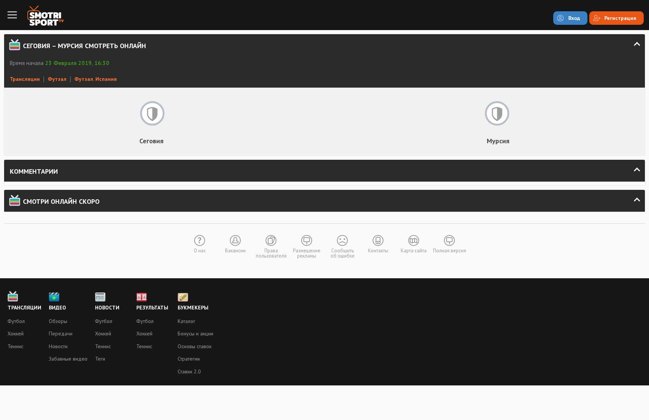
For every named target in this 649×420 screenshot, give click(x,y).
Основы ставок (194, 346)
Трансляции (25, 79)
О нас (200, 250)
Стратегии (189, 358)
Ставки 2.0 (189, 371)
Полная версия (449, 250)
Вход (574, 18)
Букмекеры (193, 307)
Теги (100, 358)
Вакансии (235, 250)
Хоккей (16, 333)
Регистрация (620, 18)
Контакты (378, 250)
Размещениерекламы (306, 253)
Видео (57, 307)
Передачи (60, 333)
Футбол (16, 321)
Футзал (57, 79)
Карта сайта (414, 250)
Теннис (15, 346)
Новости (58, 346)
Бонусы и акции (195, 333)
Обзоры (58, 321)
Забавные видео (68, 358)
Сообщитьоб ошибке (343, 253)
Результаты (152, 307)
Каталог (186, 321)
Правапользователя (271, 253)
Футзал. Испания (95, 79)
